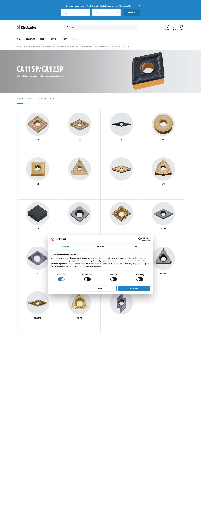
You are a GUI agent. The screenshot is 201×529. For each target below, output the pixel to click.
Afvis (100, 289)
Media (52, 98)
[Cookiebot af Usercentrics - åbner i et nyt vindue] (140, 239)
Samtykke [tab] (66, 247)
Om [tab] (135, 247)
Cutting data (41, 98)
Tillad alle (134, 289)
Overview (30, 98)
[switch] (87, 279)
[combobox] (75, 12)
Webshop (20, 98)
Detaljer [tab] (100, 247)
